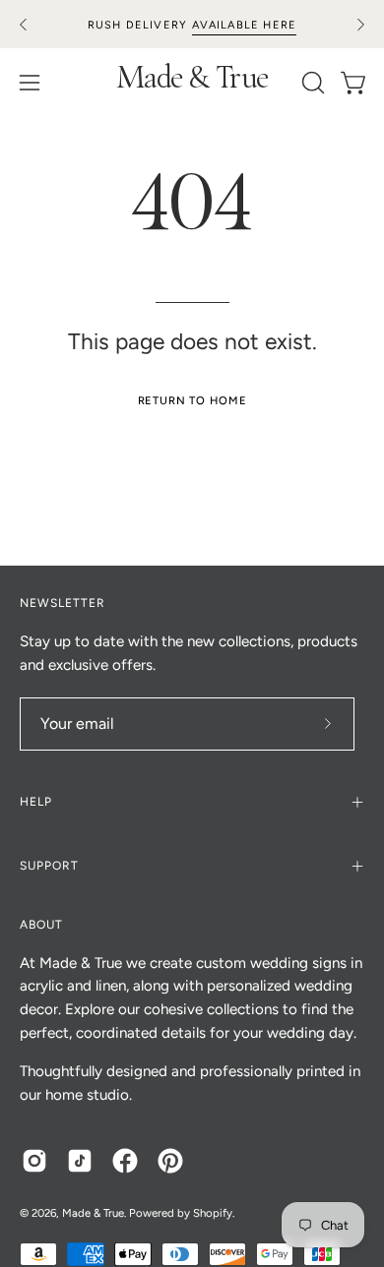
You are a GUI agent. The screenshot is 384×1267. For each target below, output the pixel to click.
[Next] (360, 24)
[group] (192, 24)
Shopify (212, 1213)
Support (49, 866)
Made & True (192, 81)
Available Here (244, 25)
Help (36, 802)
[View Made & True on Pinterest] (170, 1161)
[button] (311, 82)
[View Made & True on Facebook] (125, 1161)
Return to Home (192, 400)
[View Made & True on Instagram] (34, 1161)
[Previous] (23, 24)
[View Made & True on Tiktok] (80, 1161)
